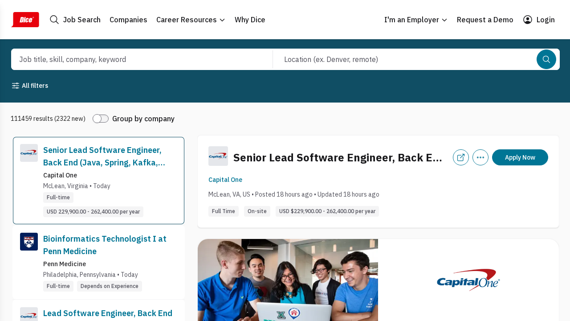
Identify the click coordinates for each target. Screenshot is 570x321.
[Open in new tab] (461, 157)
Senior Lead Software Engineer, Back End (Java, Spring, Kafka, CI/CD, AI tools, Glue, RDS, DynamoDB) (102, 157)
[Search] (546, 59)
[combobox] (132, 59)
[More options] (480, 157)
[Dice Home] (25, 20)
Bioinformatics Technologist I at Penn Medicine (105, 245)
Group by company (143, 118)
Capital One (225, 180)
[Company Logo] (29, 180)
